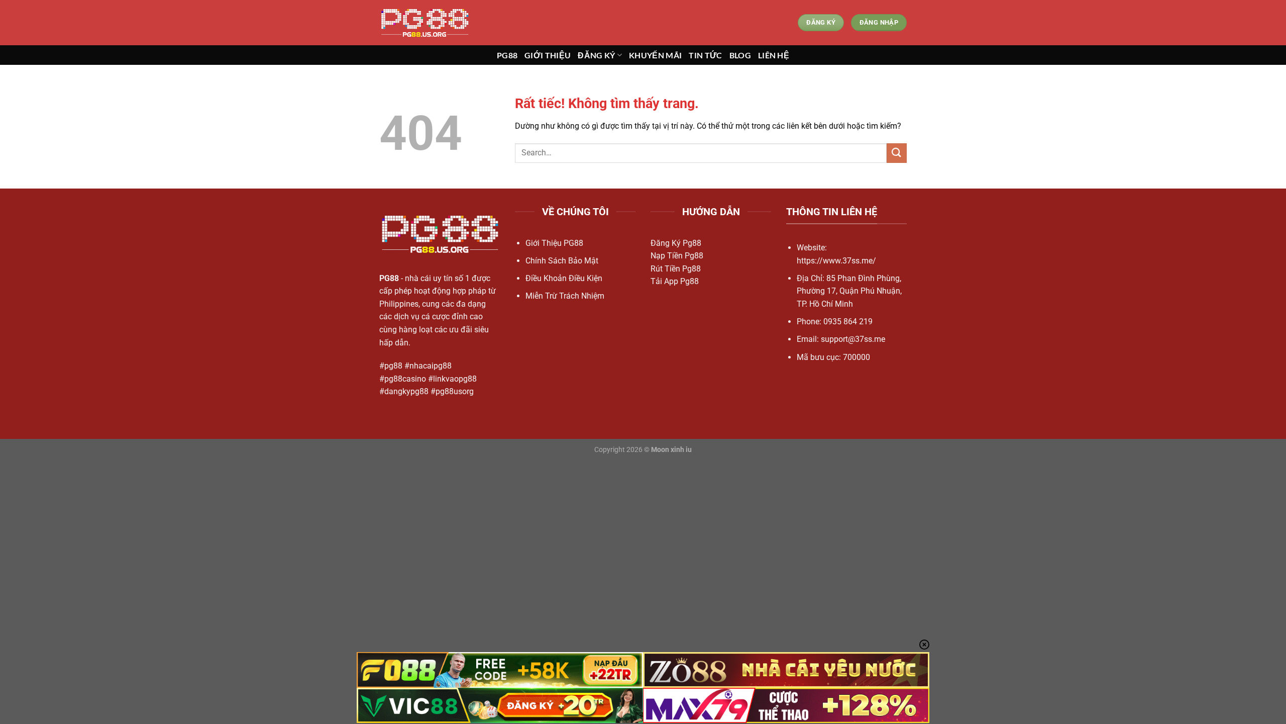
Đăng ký (596, 55)
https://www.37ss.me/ (836, 260)
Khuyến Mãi (655, 55)
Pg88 (507, 55)
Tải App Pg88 (675, 281)
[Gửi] (897, 153)
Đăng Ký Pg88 (676, 243)
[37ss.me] (429, 22)
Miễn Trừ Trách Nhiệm (564, 296)
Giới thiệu (547, 55)
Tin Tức (705, 55)
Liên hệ (773, 55)
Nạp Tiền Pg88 (677, 255)
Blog (740, 55)
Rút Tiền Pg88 (676, 269)
